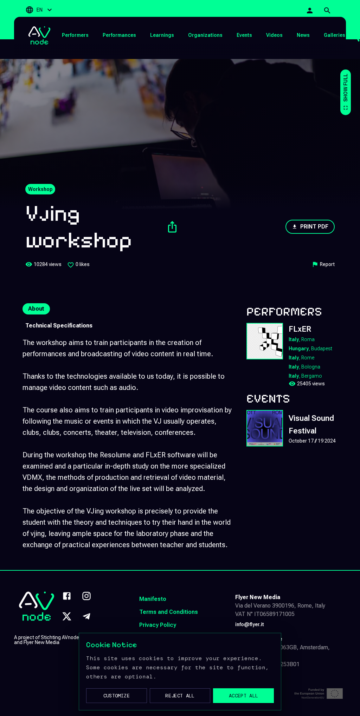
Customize (116, 695)
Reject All (180, 695)
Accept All (243, 695)
